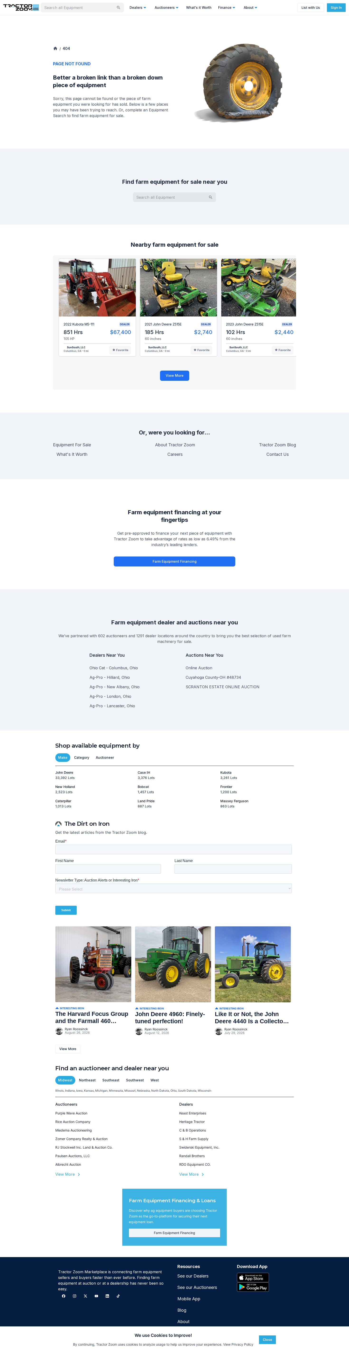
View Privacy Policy (238, 1344)
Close (267, 1340)
